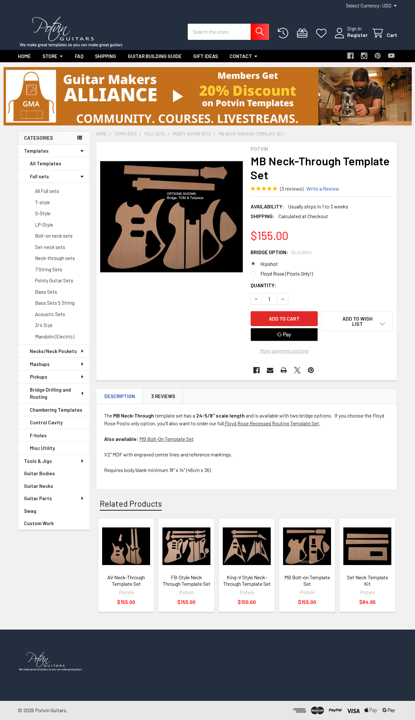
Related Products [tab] (131, 503)
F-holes (38, 435)
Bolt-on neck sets (54, 236)
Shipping (105, 56)
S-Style (43, 213)
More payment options (284, 351)
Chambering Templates (56, 410)
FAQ (79, 56)
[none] (171, 217)
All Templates (45, 163)
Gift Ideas (205, 56)
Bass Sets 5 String (55, 303)
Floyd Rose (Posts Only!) (286, 273)
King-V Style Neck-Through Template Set (247, 580)
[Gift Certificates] (303, 33)
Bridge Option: (281, 252)
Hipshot (269, 264)
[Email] (270, 370)
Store (49, 56)
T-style (42, 202)
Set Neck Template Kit (367, 580)
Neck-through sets (55, 258)
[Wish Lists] (322, 33)
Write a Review (322, 188)
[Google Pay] (284, 334)
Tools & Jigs (38, 461)
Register (357, 35)
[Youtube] (391, 56)
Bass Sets (46, 292)
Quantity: (263, 285)
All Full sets (47, 191)
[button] (208, 96)
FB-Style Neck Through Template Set (186, 580)
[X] (297, 370)
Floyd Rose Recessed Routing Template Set (271, 423)
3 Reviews (163, 396)
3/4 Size (44, 325)
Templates (36, 151)
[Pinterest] (378, 56)
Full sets (39, 176)
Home (24, 56)
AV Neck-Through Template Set (126, 580)
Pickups (38, 377)
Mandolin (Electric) (54, 336)
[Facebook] (350, 56)
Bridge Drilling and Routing (50, 393)
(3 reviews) (291, 188)
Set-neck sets (50, 247)
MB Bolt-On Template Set (166, 439)
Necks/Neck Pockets (53, 351)
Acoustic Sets (50, 314)
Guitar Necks (38, 486)
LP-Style (44, 225)
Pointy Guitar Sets (54, 280)
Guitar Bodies (39, 473)
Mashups (40, 364)
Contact (241, 56)
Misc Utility (42, 448)
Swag (30, 511)
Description (119, 396)
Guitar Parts (38, 498)
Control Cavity (46, 422)
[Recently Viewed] (284, 33)
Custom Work (39, 523)
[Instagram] (364, 56)
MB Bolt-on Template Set (307, 580)
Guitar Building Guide (155, 56)
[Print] (284, 370)
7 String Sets (48, 269)
